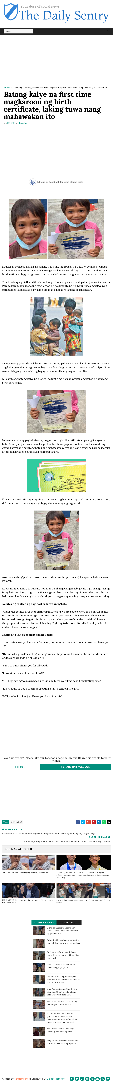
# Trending (16, 822)
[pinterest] (108, 1079)
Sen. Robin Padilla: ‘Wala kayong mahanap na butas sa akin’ (27, 872)
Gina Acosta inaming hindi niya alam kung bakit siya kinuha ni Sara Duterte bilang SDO (62, 992)
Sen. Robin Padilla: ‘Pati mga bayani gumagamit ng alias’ (60, 1030)
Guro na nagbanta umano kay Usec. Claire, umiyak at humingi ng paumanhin (62, 930)
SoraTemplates (22, 1078)
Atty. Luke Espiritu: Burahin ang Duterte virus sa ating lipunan (62, 1042)
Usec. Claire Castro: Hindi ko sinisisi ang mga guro (61, 966)
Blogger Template (56, 1078)
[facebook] (72, 1079)
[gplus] (82, 1079)
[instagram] (87, 1079)
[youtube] (102, 1079)
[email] (97, 1079)
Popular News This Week (44, 923)
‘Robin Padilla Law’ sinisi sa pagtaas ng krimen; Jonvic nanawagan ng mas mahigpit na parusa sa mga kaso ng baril (62, 1017)
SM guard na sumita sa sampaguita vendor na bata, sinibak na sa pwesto (83, 901)
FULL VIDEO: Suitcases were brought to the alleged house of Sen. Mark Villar (28, 901)
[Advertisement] (56, 60)
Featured (69, 922)
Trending (17, 87)
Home (7, 87)
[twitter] (77, 1079)
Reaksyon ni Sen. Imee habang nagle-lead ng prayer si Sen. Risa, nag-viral (63, 955)
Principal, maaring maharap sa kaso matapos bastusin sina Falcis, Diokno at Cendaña (63, 979)
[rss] (92, 1079)
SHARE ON (76, 767)
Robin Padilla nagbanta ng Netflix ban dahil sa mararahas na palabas (63, 942)
